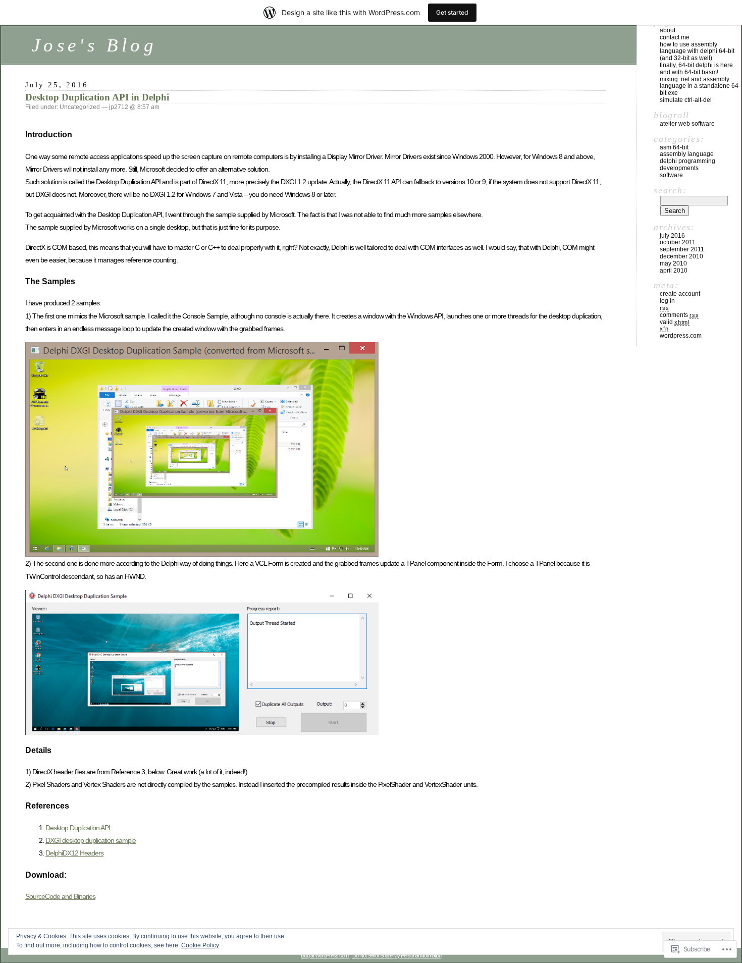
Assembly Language (687, 153)
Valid (675, 322)
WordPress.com (681, 335)
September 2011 (682, 249)
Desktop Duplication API (77, 828)
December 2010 (681, 256)
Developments (679, 168)
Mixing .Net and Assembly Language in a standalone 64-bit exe (700, 86)
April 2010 (673, 270)
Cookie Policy (200, 945)
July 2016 (672, 235)
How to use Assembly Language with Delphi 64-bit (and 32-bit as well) (697, 51)
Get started (452, 12)
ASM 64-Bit (674, 147)
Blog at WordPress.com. (325, 955)
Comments (679, 314)
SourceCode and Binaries (60, 896)
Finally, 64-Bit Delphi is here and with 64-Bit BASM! (696, 69)
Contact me (675, 37)
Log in (667, 300)
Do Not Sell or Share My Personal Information (396, 955)
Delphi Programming (687, 161)
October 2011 (678, 242)
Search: (670, 190)
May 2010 (673, 263)
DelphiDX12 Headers (74, 853)
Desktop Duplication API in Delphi (97, 97)
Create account (680, 293)
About (667, 30)
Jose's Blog (94, 45)
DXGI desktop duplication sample (90, 840)
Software (671, 175)
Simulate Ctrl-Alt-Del (686, 99)
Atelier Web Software (687, 123)
